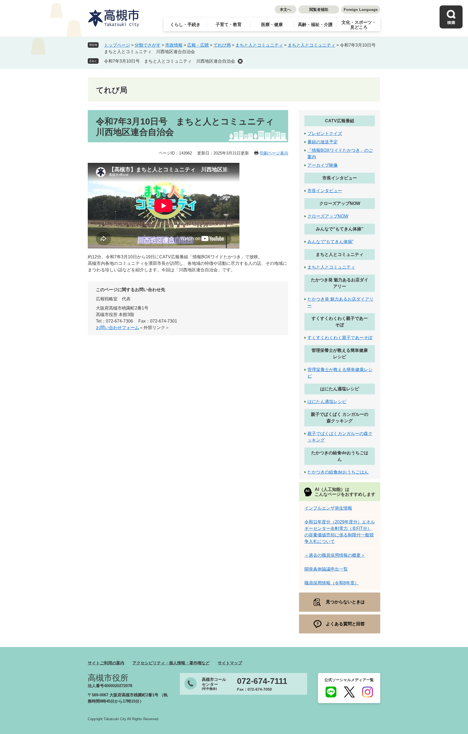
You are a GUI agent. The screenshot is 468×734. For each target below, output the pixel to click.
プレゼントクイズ (324, 133)
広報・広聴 (198, 45)
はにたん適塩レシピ (339, 389)
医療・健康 (272, 24)
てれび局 (222, 45)
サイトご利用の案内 (106, 663)
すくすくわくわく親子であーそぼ (339, 337)
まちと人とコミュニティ (259, 45)
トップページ (117, 45)
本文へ (285, 9)
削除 (240, 61)
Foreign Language (361, 9)
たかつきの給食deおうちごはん (338, 472)
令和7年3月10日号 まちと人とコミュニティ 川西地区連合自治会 (169, 61)
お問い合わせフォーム (117, 327)
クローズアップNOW (339, 203)
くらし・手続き (185, 24)
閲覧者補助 (318, 9)
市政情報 (174, 45)
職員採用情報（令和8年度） (331, 583)
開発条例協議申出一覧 (326, 569)
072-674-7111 (262, 681)
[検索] (451, 16)
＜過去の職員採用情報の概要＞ (334, 555)
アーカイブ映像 (322, 165)
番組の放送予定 (322, 142)
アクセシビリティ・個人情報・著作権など (171, 663)
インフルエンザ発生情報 (328, 508)
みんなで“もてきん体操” (339, 229)
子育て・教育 (229, 24)
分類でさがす (148, 45)
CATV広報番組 (339, 120)
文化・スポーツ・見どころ (359, 25)
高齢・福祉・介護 (315, 24)
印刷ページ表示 (274, 153)
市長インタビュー (339, 178)
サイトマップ (230, 663)
